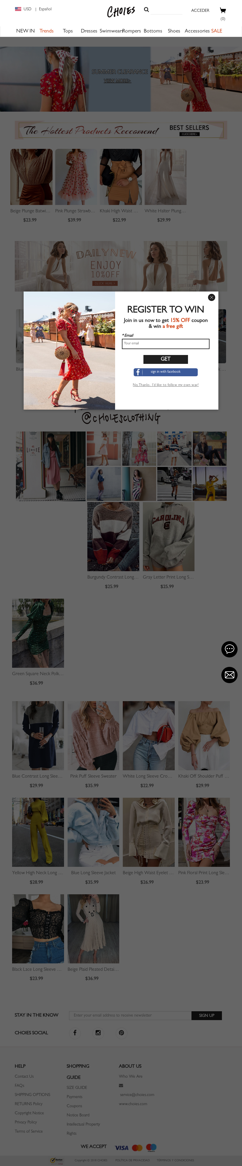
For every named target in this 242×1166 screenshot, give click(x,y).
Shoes (174, 31)
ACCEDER (200, 11)
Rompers (131, 31)
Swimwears (112, 31)
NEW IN (25, 31)
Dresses (89, 31)
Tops (68, 31)
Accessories (197, 31)
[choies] (121, 12)
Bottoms (153, 31)
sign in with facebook (166, 372)
